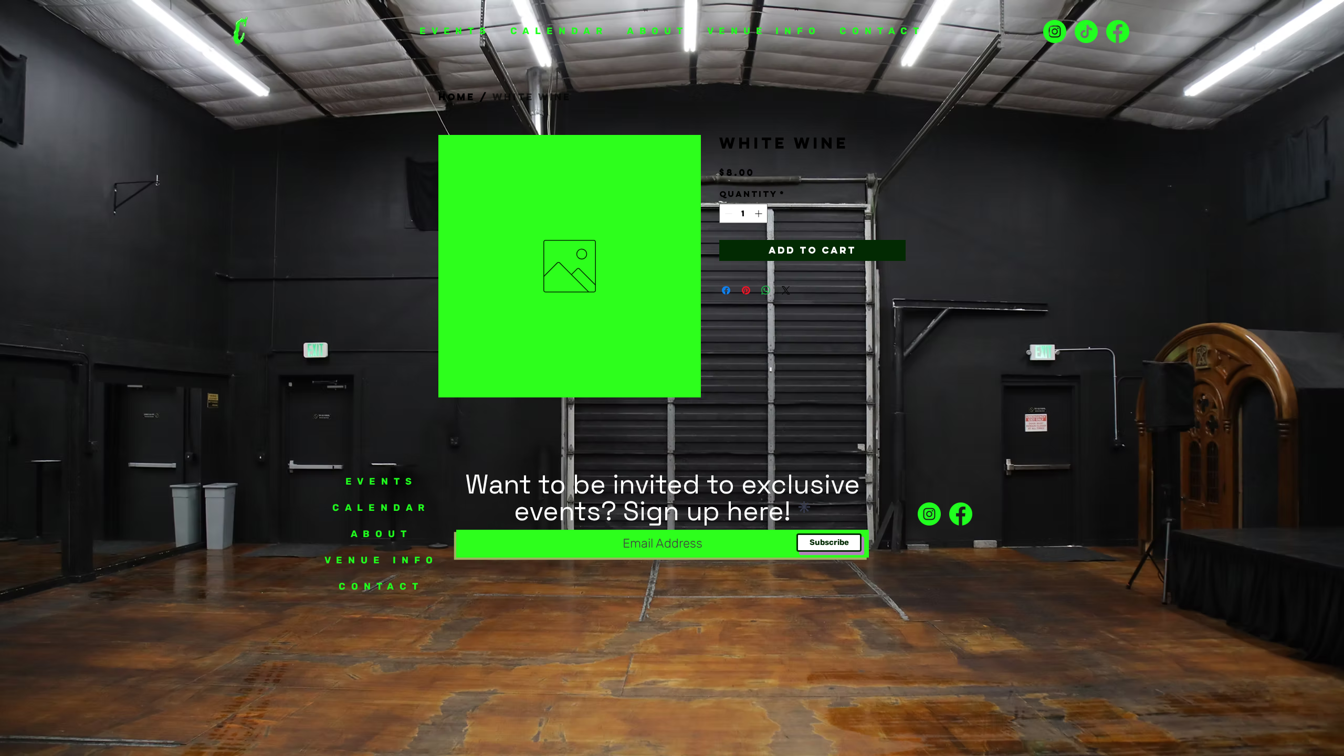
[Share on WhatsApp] (766, 290)
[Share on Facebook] (726, 290)
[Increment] (759, 213)
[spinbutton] (743, 213)
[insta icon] (1054, 31)
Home (456, 97)
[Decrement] (727, 213)
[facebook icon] (960, 514)
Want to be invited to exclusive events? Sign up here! (662, 497)
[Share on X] (786, 290)
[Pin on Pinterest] (746, 290)
